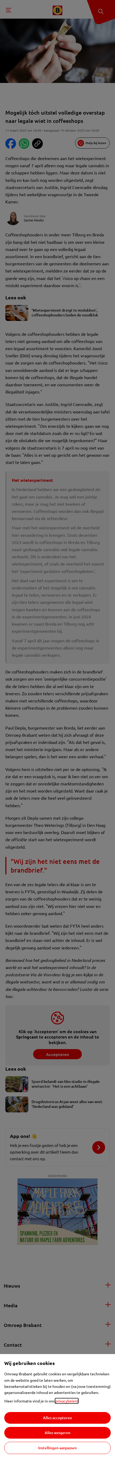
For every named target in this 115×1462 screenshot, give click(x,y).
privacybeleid (66, 1400)
